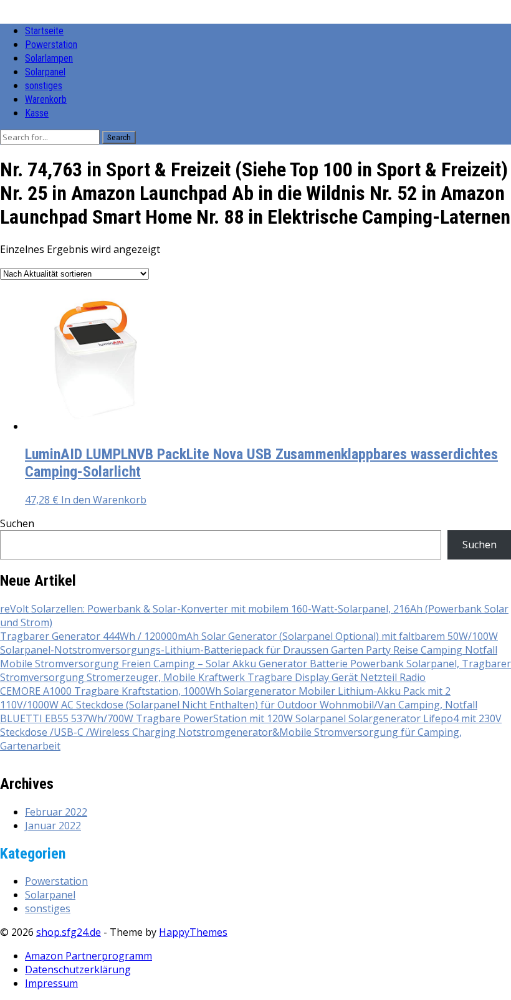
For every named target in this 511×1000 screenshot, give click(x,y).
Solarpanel (45, 72)
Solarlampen (49, 58)
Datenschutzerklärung (78, 969)
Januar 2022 (53, 825)
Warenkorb (46, 99)
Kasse (37, 113)
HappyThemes (193, 932)
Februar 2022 (56, 812)
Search (119, 137)
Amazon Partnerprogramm (88, 956)
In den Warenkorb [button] (103, 500)
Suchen (17, 523)
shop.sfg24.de (68, 932)
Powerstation (51, 44)
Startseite (44, 31)
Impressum (51, 983)
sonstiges (43, 86)
